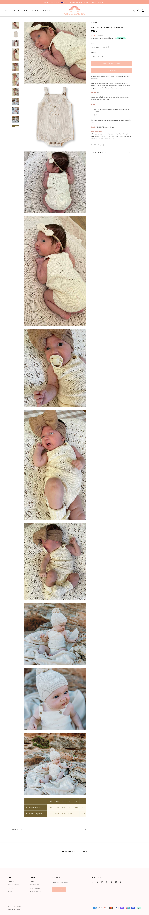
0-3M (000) (95, 47)
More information (100, 152)
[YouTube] (111, 882)
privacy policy (34, 885)
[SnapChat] (120, 882)
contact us (11, 881)
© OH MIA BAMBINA (15, 907)
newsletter (11, 888)
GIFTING (34, 10)
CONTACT (46, 10)
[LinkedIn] (116, 882)
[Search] (138, 10)
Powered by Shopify (14, 910)
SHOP (7, 10)
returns (32, 881)
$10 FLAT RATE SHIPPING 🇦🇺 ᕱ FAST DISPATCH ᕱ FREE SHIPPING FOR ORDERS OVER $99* (74, 2)
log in (10, 891)
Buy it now (111, 71)
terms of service (35, 888)
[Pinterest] (103, 145)
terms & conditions (35, 891)
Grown (94, 23)
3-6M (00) (106, 47)
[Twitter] (100, 145)
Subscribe (59, 889)
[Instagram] (102, 882)
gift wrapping (20, 10)
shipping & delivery (14, 885)
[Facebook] (98, 145)
